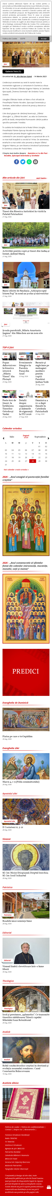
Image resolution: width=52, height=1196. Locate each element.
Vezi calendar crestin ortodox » (16, 469)
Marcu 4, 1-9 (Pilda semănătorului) (21, 782)
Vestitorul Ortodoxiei (13, 1145)
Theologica (8, 980)
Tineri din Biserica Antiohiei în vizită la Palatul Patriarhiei (24, 213)
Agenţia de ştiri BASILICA (14, 1148)
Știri (5, 64)
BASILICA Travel (11, 1159)
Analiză (6, 1031)
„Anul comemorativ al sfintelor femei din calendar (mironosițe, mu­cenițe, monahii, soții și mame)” (25, 565)
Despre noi (18, 1129)
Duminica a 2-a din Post (37, 153)
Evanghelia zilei (11, 748)
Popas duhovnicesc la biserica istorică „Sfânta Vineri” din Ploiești (9, 371)
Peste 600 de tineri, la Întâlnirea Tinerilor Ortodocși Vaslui (9, 407)
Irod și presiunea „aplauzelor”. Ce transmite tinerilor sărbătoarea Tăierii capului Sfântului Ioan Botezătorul (26, 1017)
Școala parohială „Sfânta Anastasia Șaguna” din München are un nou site (23, 332)
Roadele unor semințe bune (17, 921)
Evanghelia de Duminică (15, 702)
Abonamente (29, 1129)
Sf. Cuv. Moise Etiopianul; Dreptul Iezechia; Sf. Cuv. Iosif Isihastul (25, 874)
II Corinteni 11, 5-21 (13, 827)
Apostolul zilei (10, 793)
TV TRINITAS (9, 1142)
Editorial (7, 932)
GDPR (22, 38)
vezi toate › (41, 178)
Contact (8, 1129)
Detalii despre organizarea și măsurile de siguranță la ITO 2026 (25, 407)
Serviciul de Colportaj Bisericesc (17, 1162)
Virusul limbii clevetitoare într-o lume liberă (23, 968)
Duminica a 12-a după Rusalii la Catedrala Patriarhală (41, 406)
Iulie (12, 437)
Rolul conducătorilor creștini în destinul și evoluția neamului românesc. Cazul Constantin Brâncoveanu (26, 1069)
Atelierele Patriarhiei (13, 1165)
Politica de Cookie (10, 38)
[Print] (35, 161)
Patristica (7, 887)
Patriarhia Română (12, 1152)
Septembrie (40, 437)
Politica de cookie (12, 1127)
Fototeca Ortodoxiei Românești (17, 1135)
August (26, 436)
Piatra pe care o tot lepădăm (17, 736)
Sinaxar (7, 838)
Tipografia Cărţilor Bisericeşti (16, 1169)
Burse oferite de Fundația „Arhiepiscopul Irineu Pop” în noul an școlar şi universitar (25, 292)
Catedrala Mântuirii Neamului (17, 1155)
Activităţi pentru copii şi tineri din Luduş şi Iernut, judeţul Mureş (26, 252)
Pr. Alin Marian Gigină (23, 76)
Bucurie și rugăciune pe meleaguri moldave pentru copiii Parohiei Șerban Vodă (42, 372)
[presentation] (3, 437)
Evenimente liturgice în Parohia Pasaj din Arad (25, 368)
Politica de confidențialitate (32, 1127)
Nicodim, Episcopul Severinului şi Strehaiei (21, 155)
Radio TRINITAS (11, 1138)
